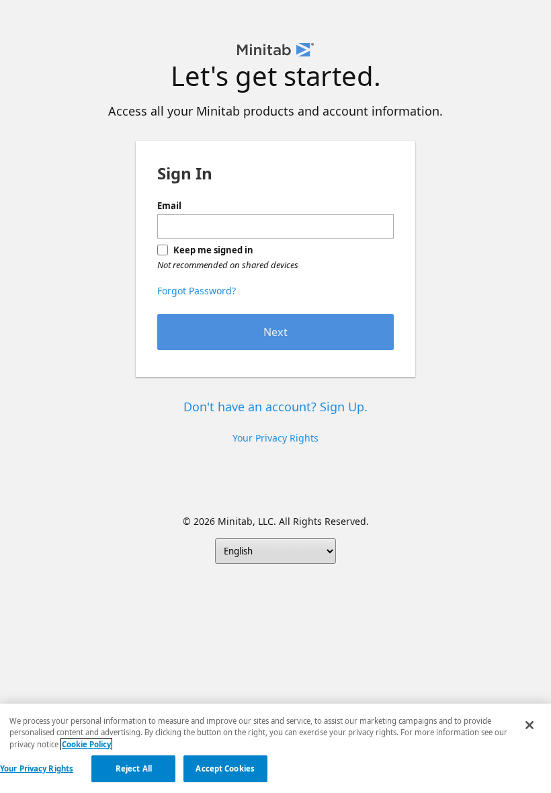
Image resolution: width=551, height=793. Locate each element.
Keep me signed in (213, 250)
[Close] (529, 725)
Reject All (134, 768)
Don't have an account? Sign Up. (275, 407)
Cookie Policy (86, 744)
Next (275, 332)
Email (169, 206)
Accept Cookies (225, 768)
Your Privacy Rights (36, 768)
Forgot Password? (196, 290)
